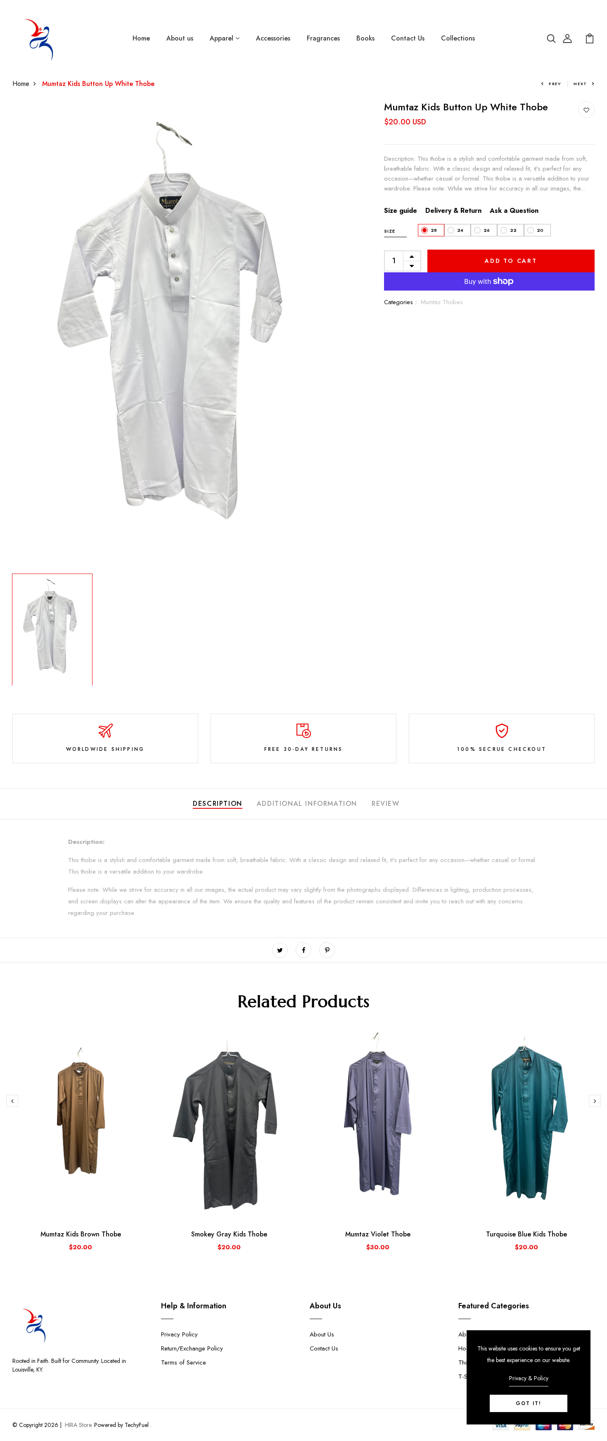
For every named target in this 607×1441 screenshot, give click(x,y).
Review (386, 803)
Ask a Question (514, 210)
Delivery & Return (453, 210)
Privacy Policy (179, 1334)
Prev (555, 83)
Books (365, 38)
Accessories (273, 38)
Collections (458, 38)
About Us (322, 1334)
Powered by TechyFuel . (122, 1425)
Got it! (528, 1403)
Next (580, 83)
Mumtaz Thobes (442, 302)
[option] (179, 335)
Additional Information (307, 803)
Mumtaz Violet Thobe (377, 1234)
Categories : (400, 302)
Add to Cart (511, 261)
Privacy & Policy (528, 1378)
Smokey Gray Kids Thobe (229, 1234)
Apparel (222, 38)
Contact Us (407, 38)
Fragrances (323, 38)
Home (141, 38)
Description (217, 803)
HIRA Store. (78, 1425)
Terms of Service (183, 1362)
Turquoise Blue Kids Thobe (526, 1234)
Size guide (400, 210)
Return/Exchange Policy (192, 1348)
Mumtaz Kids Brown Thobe (80, 1234)
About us (179, 38)
